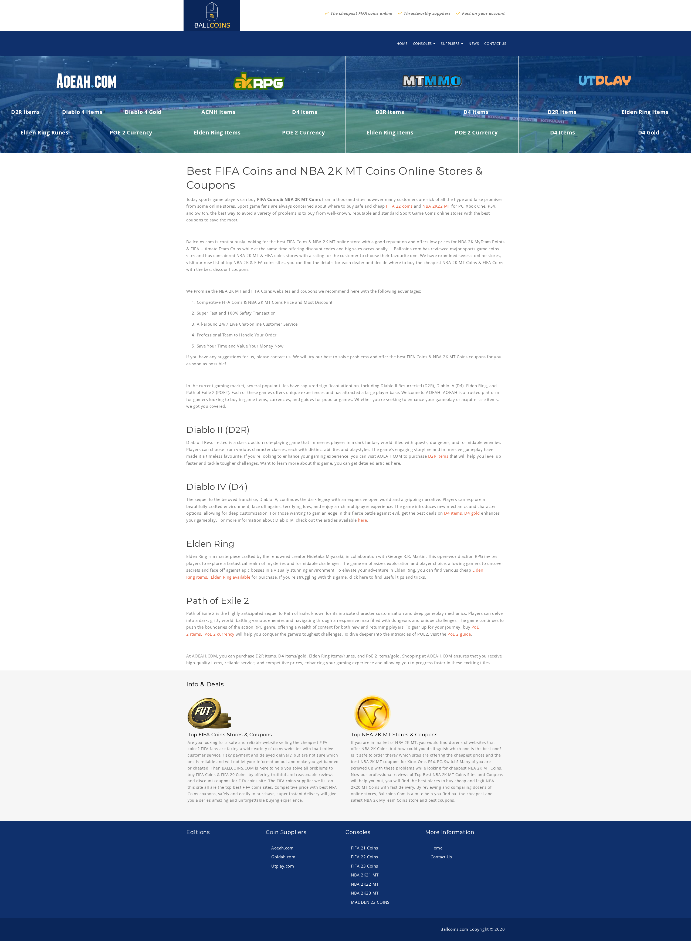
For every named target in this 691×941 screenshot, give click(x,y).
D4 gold (472, 513)
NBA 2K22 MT (436, 206)
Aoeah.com (282, 848)
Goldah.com (283, 856)
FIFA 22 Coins (364, 856)
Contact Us (495, 43)
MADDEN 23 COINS (370, 902)
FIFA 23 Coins (364, 866)
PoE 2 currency (219, 634)
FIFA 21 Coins (364, 848)
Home (402, 43)
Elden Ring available (230, 577)
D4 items (453, 513)
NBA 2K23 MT (365, 893)
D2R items (438, 456)
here (362, 520)
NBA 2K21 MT (365, 875)
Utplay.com (282, 866)
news (474, 43)
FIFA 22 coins (399, 206)
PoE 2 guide (459, 634)
